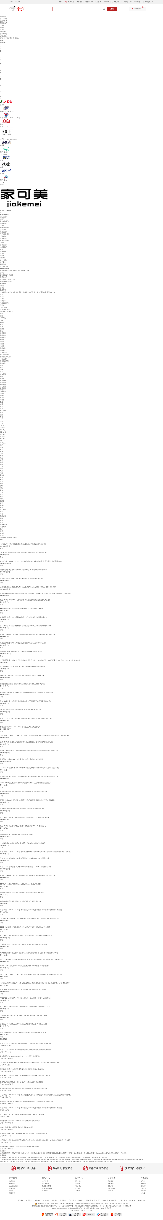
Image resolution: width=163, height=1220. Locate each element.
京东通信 (143, 1191)
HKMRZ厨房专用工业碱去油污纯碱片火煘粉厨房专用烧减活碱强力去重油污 (24, 1015)
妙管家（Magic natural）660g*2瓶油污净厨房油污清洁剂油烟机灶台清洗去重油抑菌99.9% (29, 750)
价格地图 (16, 1159)
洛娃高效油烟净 (36, 1153)
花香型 (2, 395)
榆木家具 (110, 1159)
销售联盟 (88, 1200)
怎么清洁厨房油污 (89, 1153)
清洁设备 (3, 258)
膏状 (1, 484)
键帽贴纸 (3, 32)
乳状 (1, 486)
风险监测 (105, 1200)
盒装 (1, 376)
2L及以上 (3, 443)
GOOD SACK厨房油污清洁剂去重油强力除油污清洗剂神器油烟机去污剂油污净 (25, 927)
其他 (1, 314)
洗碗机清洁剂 (4, 227)
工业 (1, 466)
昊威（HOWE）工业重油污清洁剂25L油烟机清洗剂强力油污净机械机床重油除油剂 (26, 742)
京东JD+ (143, 1193)
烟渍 (1, 423)
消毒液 (2, 243)
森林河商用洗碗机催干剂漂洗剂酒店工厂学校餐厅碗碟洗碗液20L (20, 901)
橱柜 (1, 324)
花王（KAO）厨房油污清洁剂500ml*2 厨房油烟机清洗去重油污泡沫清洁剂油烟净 (26, 936)
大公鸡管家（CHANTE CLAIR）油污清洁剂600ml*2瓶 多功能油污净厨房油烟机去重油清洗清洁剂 (31, 910)
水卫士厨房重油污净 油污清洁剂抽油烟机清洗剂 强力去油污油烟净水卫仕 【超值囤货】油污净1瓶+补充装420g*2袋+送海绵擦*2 (40, 660)
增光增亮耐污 (4, 303)
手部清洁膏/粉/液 (5, 357)
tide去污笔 (25, 1153)
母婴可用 (3, 527)
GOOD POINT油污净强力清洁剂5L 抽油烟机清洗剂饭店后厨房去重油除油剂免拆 (25, 783)
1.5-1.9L (2, 441)
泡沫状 (2, 499)
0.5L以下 (3, 425)
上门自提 (45, 1181)
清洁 (1, 469)
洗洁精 (2, 219)
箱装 (1, 367)
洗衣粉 (2, 273)
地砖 (1, 514)
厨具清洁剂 (3, 232)
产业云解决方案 (22, 1161)
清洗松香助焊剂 (5, 309)
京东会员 (98, 2)
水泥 (1, 419)
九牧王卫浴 (41, 1159)
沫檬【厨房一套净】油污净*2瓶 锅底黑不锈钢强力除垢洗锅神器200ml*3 (23, 1032)
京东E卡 (143, 1188)
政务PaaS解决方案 (85, 1159)
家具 (1, 462)
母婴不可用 (3, 524)
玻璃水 (2, 288)
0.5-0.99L (3, 432)
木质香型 (3, 380)
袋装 (1, 370)
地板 (1, 326)
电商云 (47, 1159)
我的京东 (88, 2)
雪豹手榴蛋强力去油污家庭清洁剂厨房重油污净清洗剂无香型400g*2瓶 (22, 684)
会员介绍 (12, 1183)
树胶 (1, 413)
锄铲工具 (3, 262)
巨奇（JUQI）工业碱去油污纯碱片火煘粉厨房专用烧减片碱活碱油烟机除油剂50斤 (26, 718)
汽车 (1, 320)
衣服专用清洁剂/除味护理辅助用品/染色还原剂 (14, 271)
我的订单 (79, 2)
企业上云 (95, 1159)
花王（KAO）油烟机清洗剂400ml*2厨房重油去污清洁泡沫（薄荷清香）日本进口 (25, 1007)
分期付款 (78, 1186)
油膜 (1, 404)
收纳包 (2, 27)
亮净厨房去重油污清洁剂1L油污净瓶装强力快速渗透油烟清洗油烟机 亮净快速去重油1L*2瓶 (29, 776)
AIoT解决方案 (102, 1159)
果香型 (2, 400)
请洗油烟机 (55, 1153)
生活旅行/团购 (13, 1186)
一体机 (2, 25)
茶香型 (2, 397)
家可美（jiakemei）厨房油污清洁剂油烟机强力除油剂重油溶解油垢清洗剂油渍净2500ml (28, 875)
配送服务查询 (46, 1186)
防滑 (1, 316)
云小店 (70, 1161)
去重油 (2, 299)
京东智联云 (56, 1161)
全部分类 (3, 16)
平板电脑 (34, 1159)
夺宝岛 (143, 1181)
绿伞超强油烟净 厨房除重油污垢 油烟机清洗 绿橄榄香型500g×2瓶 (21, 651)
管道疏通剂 (3, 230)
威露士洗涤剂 (114, 1153)
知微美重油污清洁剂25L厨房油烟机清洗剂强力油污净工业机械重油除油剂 (23, 617)
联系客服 (12, 1193)
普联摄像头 (3, 23)
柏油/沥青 (3, 410)
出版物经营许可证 (67, 1206)
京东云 (90, 1210)
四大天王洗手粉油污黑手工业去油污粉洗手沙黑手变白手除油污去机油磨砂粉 (24, 966)
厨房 (1, 458)
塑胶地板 (3, 516)
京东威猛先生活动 (103, 1153)
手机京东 (116, 2)
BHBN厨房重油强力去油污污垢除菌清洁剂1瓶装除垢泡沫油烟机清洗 (22, 892)
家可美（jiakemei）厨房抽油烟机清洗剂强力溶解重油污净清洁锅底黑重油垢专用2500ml (28, 634)
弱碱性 (2, 505)
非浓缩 (2, 475)
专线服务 (93, 1161)
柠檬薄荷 (3, 391)
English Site (132, 1200)
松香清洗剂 (3, 359)
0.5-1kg (2, 430)
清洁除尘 (3, 305)
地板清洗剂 (3, 350)
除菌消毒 (3, 301)
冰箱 (1, 453)
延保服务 (143, 1186)
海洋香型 (3, 385)
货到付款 (78, 1181)
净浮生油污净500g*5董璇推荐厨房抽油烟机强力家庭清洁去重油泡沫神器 (23, 544)
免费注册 (71, 2)
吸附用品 (3, 264)
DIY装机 (143, 1183)
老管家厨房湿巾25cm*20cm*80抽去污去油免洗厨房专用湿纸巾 (20, 727)
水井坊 (15, 1161)
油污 (1, 406)
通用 (1, 460)
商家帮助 (54, 1200)
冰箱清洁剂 (3, 247)
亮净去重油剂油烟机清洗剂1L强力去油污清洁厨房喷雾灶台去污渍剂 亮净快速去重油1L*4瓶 (29, 953)
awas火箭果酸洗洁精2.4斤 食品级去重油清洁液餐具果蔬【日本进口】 (22, 675)
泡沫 (1, 492)
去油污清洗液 (16, 1153)
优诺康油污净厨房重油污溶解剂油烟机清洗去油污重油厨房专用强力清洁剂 (23, 1024)
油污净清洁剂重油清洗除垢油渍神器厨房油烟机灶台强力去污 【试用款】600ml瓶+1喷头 (28, 587)
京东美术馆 (3, 34)
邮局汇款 (78, 1188)
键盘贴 (2, 29)
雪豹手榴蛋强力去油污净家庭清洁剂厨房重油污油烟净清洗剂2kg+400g (22, 667)
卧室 (1, 449)
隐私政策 (114, 1200)
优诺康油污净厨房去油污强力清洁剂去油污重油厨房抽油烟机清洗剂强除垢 (23, 944)
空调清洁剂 (3, 236)
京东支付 (83, 1210)
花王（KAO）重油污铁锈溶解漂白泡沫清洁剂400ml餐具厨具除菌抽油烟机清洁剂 (25, 626)
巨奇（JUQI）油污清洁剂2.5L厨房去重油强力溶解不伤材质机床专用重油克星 (24, 858)
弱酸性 (2, 501)
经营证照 (108, 1208)
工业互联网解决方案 (6, 1159)
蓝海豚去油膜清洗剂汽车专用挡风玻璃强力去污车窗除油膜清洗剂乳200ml (23, 570)
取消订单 (110, 1191)
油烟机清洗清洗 (5, 1153)
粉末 (1, 522)
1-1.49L (2, 436)
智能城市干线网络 (125, 1159)
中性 (1, 507)
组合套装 (3, 374)
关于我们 (20, 1200)
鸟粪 (1, 417)
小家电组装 (134, 1159)
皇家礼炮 (116, 1159)
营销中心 (63, 1200)
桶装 (1, 372)
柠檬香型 (3, 382)
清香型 (2, 393)
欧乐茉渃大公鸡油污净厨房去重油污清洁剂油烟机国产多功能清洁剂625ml (23, 791)
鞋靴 (1, 456)
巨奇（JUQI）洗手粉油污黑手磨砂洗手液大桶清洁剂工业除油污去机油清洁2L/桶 (25, 867)
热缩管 (29, 1159)
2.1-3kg (2, 438)
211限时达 (45, 1183)
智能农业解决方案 (67, 1159)
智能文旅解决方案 (55, 1159)
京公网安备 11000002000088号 (47, 1203)
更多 (1, 212)
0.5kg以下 (3, 428)
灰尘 (1, 402)
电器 (1, 464)
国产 (1, 445)
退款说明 (110, 1186)
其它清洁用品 (4, 221)
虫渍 (1, 415)
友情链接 (80, 1200)
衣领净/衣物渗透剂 (6, 281)
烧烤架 (2, 329)
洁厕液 (2, 346)
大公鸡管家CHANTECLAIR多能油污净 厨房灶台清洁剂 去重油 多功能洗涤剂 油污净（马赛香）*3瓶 (31, 959)
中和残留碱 (3, 307)
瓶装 (1, 365)
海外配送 (45, 1191)
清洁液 (2, 344)
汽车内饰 (3, 318)
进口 (1, 447)
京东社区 (97, 1200)
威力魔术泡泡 (78, 1153)
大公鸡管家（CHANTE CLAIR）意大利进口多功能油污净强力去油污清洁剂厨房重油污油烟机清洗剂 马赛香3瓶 (35, 852)
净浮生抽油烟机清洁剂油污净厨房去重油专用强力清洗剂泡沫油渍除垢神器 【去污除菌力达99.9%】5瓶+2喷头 (35, 983)
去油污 (2, 296)
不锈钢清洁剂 (4, 234)
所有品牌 (3, 42)
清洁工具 (3, 255)
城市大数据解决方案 (78, 1161)
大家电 (11, 1191)
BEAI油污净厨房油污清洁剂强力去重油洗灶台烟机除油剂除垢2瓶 (20, 884)
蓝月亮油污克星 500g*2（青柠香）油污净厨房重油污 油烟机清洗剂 (21, 759)
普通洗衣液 (3, 277)
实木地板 (3, 509)
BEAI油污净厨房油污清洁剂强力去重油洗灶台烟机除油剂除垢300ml (21, 608)
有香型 (2, 378)
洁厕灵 (2, 225)
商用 (1, 471)
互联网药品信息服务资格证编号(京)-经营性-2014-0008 (90, 1203)
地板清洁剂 (3, 223)
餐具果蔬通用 (4, 361)
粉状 (1, 494)
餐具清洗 (3, 348)
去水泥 (2, 533)
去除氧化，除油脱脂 (6, 311)
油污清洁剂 (8, 38)
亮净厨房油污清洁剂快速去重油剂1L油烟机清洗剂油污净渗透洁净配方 (22, 578)
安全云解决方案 (101, 1161)
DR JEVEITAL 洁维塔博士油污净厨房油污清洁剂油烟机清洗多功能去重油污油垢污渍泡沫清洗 (29, 768)
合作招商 (46, 1200)
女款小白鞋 (63, 1161)
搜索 (112, 9)
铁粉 (1, 421)
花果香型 (3, 389)
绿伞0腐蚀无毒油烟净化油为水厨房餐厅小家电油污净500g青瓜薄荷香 (22, 809)
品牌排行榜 (3, 21)
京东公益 (122, 1200)
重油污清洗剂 (4, 354)
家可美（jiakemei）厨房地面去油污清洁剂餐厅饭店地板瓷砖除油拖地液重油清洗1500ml (28, 800)
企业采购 (106, 2)
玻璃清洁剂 (3, 245)
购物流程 (12, 1181)
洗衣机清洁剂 (4, 240)
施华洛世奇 (22, 1159)
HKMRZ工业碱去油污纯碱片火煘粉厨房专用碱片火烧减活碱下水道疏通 (22, 843)
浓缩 (1, 473)
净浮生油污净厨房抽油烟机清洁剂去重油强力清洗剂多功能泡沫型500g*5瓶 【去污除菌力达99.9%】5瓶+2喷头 (35, 593)
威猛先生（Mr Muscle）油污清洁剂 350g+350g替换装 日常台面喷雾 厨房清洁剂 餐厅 (27, 692)
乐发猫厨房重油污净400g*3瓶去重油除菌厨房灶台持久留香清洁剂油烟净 (23, 643)
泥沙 (1, 408)
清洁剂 (2, 286)
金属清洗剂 (3, 352)
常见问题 (12, 1188)
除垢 (1, 294)
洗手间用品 (3, 260)
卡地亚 (88, 1161)
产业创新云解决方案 (34, 1161)
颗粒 (1, 496)
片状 (1, 479)
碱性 (1, 503)
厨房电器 (3, 333)
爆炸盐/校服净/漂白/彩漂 (7, 279)
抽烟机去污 (46, 1153)
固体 (1, 490)
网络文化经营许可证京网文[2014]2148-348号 (89, 1206)
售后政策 (110, 1181)
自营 (1, 548)
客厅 (1, 529)
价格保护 (110, 1183)
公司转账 (78, 1191)
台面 (1, 331)
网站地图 (76, 1159)
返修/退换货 (111, 1188)
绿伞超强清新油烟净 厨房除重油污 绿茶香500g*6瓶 (16, 834)
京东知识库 (3, 19)
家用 (1, 451)
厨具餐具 (3, 335)
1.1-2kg (2, 434)
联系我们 (29, 1200)
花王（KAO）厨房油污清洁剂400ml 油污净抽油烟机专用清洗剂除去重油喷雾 (24, 817)
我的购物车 (138, 9)
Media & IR (141, 1200)
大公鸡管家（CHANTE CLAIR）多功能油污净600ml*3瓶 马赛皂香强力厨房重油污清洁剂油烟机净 (31, 561)
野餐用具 (3, 337)
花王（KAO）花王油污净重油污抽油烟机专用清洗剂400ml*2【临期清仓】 (23, 826)
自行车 (2, 322)
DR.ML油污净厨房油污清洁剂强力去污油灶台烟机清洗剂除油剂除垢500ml (23, 552)
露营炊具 (3, 339)
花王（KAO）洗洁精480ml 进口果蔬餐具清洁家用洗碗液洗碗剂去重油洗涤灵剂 (25, 600)
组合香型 (3, 387)
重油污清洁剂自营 (66, 1153)
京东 (25, 9)
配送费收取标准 (47, 1188)
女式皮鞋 (110, 1161)
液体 (1, 477)
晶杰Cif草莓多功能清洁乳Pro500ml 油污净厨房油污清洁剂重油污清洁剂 (23, 989)
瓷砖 (1, 512)
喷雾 (1, 481)
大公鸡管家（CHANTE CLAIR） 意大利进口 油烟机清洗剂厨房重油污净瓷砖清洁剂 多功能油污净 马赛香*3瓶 (34, 735)
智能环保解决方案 (46, 1161)
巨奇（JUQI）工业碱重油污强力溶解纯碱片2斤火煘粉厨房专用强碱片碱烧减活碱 (25, 701)
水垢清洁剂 (3, 238)
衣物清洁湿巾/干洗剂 (6, 275)
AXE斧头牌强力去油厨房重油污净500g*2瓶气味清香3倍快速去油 (20, 710)
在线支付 (78, 1183)
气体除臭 (124, 1153)
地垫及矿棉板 (4, 266)
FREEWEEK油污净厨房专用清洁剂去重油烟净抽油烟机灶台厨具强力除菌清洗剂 (25, 998)
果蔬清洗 (3, 363)
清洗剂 (2, 253)
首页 (1, 38)
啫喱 (1, 488)
